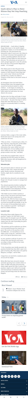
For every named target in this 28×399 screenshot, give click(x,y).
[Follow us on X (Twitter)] (5, 376)
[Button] (25, 20)
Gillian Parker (5, 14)
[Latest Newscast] (4, 397)
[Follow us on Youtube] (8, 376)
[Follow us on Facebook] (2, 376)
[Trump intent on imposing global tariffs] (14, 307)
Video (4, 297)
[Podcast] (18, 376)
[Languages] (17, 397)
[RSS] (15, 376)
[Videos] (11, 397)
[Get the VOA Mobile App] (14, 338)
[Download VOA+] (14, 358)
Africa (3, 6)
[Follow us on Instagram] (12, 376)
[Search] (24, 397)
